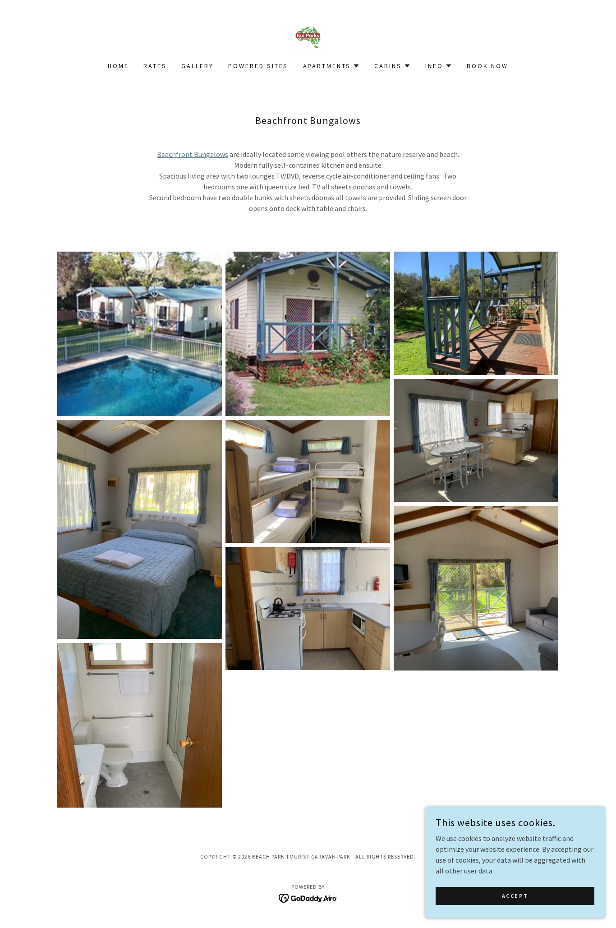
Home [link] (118, 66)
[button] (331, 65)
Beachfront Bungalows (192, 154)
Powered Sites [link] (258, 66)
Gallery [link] (197, 66)
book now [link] (487, 66)
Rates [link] (155, 66)
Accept (515, 895)
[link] (308, 36)
